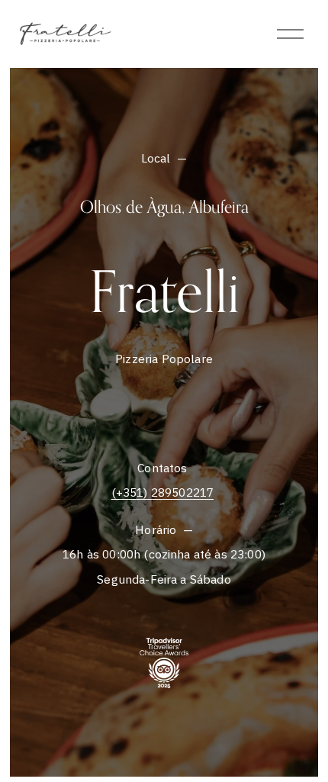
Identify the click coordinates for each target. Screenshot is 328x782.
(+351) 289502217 (162, 492)
